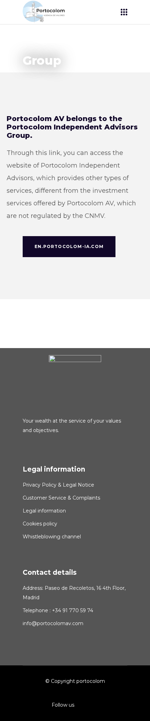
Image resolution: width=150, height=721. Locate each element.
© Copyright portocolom (75, 681)
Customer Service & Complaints (61, 498)
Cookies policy (40, 524)
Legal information (44, 511)
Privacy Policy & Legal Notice (58, 485)
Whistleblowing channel (52, 536)
